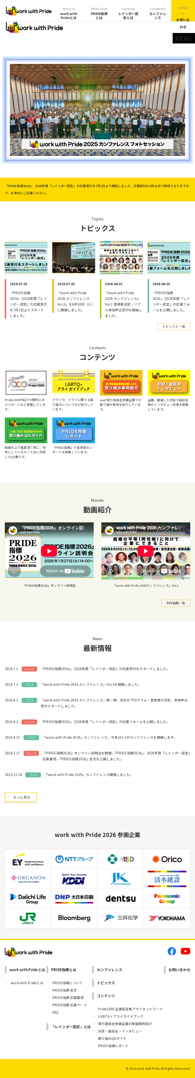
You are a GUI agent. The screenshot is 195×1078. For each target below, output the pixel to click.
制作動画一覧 (175, 603)
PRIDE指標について (67, 982)
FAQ (55, 1012)
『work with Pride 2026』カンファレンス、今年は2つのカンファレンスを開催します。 (110, 737)
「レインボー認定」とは (71, 1026)
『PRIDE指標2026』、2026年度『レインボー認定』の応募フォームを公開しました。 (105, 721)
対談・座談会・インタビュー (120, 1031)
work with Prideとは (68, 13)
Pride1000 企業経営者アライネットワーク (130, 1009)
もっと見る (21, 797)
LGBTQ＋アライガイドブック (121, 1016)
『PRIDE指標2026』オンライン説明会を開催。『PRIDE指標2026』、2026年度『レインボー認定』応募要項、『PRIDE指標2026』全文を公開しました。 (116, 756)
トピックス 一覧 (173, 326)
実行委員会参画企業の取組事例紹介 (125, 1023)
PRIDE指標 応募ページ (69, 1004)
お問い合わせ (183, 17)
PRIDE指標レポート (113, 1045)
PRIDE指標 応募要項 (68, 997)
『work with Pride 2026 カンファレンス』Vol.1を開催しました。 (91, 684)
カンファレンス (157, 13)
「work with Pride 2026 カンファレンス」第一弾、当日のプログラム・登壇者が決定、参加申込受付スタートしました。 (114, 703)
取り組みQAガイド (112, 1038)
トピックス (106, 982)
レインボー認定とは (128, 13)
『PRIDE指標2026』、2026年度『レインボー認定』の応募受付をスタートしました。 (105, 668)
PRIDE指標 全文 (64, 990)
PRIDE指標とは (99, 13)
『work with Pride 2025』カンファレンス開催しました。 (88, 774)
